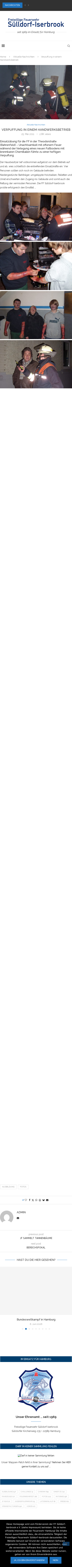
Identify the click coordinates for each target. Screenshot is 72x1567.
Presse (64, 1501)
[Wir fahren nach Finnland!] (36, 1291)
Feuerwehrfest (28, 1496)
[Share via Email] (47, 1200)
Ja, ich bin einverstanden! (29, 1560)
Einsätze (59, 1492)
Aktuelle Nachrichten (23, 56)
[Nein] (66, 1544)
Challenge (27, 1492)
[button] (25, 5)
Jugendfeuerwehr (25, 1501)
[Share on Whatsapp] (36, 1200)
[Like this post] (26, 1200)
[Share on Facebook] (29, 1200)
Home (3, 56)
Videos (31, 1506)
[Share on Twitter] (33, 1200)
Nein (55, 1560)
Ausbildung (8, 1187)
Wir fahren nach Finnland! (36, 1319)
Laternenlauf (47, 1501)
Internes (61, 1496)
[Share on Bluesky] (43, 1200)
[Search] (68, 46)
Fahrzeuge (8, 1496)
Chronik (43, 1492)
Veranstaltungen (12, 1506)
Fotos (23, 1187)
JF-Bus (6, 1501)
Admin (21, 1212)
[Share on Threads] (40, 1200)
